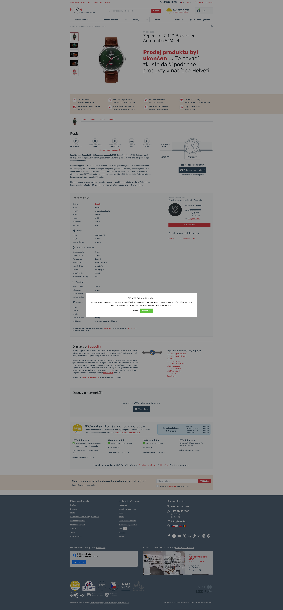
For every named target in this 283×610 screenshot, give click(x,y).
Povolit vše (146, 311)
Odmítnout (134, 311)
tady (170, 305)
